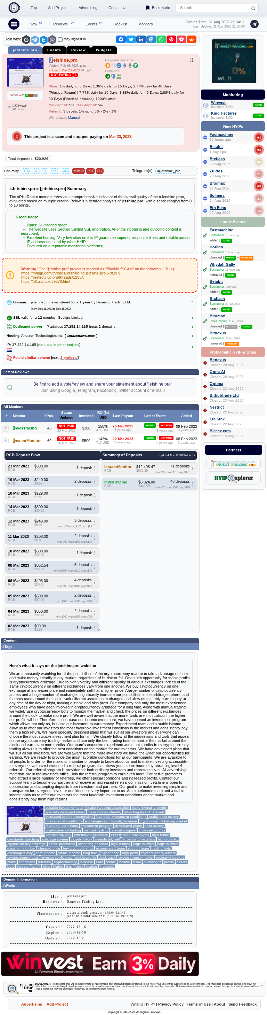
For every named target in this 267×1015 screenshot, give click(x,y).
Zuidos (216, 171)
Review (78, 50)
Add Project (57, 8)
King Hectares (224, 113)
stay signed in (75, 39)
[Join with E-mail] (52, 40)
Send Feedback (242, 1004)
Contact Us (118, 8)
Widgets (104, 50)
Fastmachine (221, 134)
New (36, 23)
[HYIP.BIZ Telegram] (253, 24)
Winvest (218, 102)
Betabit (216, 147)
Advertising (88, 8)
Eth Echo (218, 208)
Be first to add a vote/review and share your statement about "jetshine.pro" (102, 384)
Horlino (216, 247)
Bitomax (217, 183)
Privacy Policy (171, 1004)
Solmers (217, 195)
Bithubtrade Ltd (224, 395)
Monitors (145, 24)
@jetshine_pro (168, 171)
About (219, 1004)
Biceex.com (220, 431)
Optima (216, 383)
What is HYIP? (143, 1004)
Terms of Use (199, 1004)
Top (34, 8)
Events (94, 23)
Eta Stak (217, 419)
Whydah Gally (222, 264)
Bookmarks (161, 8)
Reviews (63, 23)
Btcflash (217, 159)
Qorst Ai (217, 372)
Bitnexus (218, 333)
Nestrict (217, 407)
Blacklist (120, 24)
